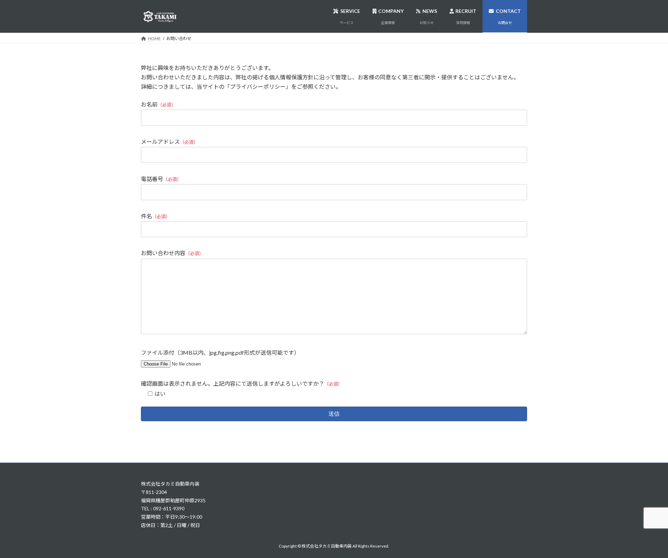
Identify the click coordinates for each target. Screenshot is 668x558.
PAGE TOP (646, 534)
